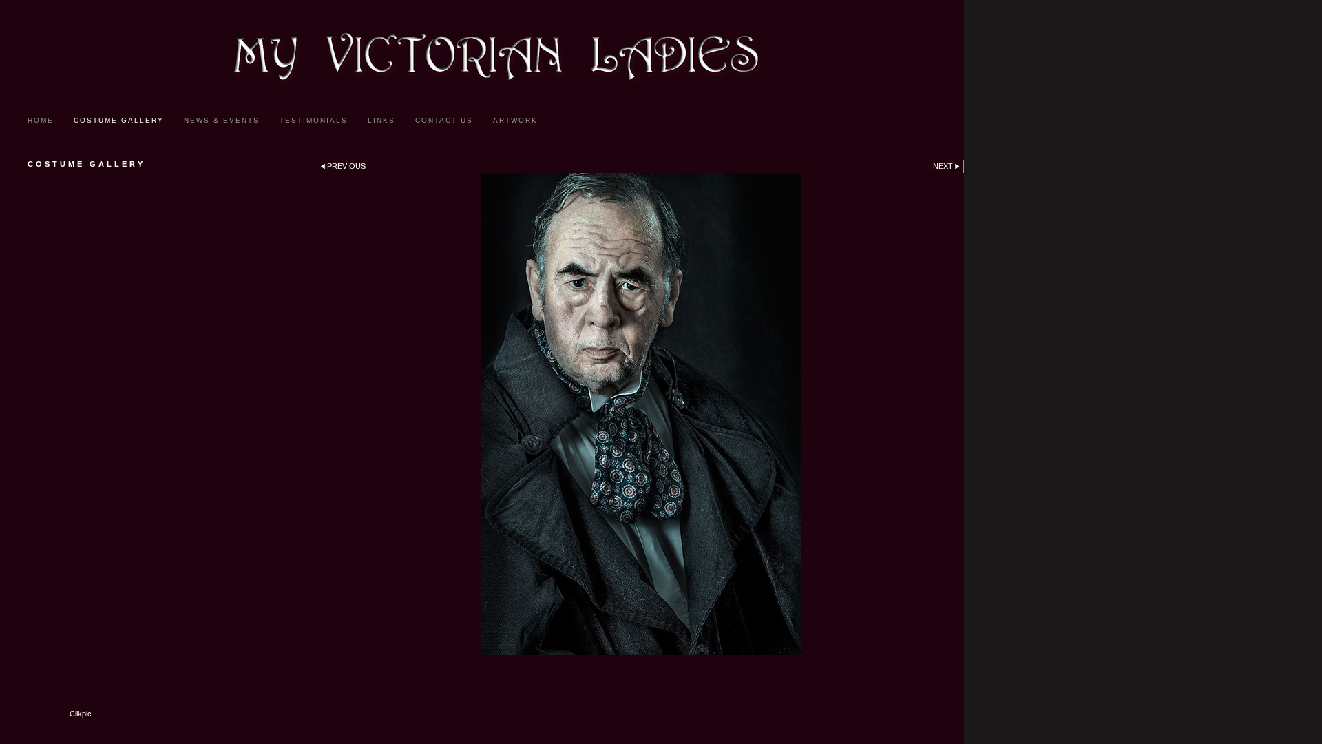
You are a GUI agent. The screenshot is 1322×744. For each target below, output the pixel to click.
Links (381, 120)
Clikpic (81, 714)
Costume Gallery (119, 120)
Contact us (444, 120)
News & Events (222, 120)
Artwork (515, 120)
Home (41, 120)
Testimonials (314, 120)
